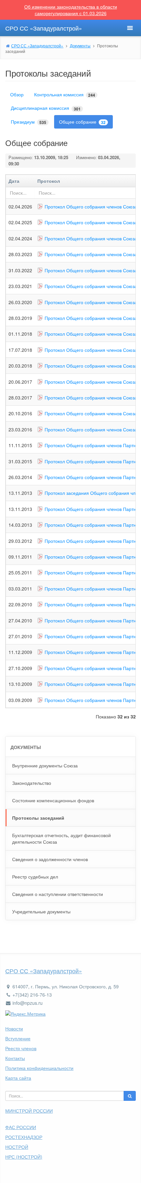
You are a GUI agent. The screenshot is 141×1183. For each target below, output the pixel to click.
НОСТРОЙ (16, 1147)
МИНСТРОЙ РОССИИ (29, 1110)
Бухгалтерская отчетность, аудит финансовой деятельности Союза (61, 838)
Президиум (28, 121)
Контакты (15, 1058)
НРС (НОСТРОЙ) (23, 1156)
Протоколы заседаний (38, 817)
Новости (14, 1028)
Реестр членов (20, 1048)
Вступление (17, 1038)
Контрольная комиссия (64, 94)
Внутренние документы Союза (45, 765)
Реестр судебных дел (35, 876)
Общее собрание (82, 121)
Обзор (17, 94)
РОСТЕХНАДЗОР (23, 1137)
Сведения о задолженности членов (50, 859)
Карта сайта (18, 1077)
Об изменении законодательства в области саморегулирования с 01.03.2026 (70, 9)
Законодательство (31, 783)
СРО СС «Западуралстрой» (43, 970)
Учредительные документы (41, 911)
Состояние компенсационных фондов (53, 800)
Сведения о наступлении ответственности (57, 894)
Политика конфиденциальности (39, 1068)
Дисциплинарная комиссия (46, 108)
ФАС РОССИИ (20, 1127)
